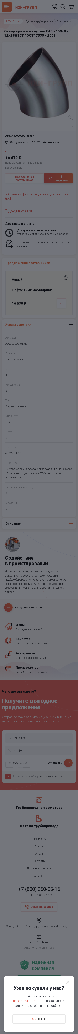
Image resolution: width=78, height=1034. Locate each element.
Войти (42, 1018)
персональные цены (29, 1001)
